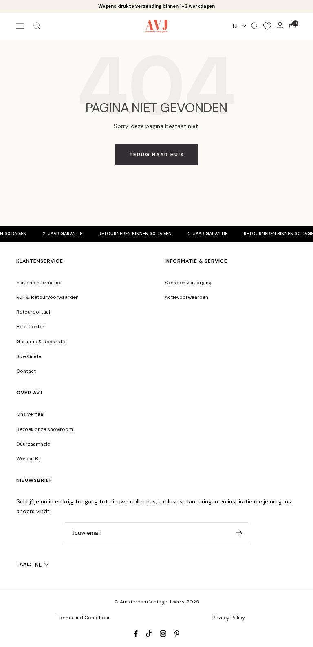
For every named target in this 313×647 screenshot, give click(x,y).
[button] (240, 26)
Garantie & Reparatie (41, 341)
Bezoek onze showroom (44, 429)
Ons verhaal (30, 414)
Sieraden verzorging (188, 282)
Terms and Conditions (84, 617)
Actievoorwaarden (186, 297)
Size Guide (28, 356)
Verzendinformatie (38, 282)
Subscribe (242, 532)
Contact (26, 371)
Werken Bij (28, 458)
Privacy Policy (228, 617)
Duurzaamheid (33, 444)
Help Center (30, 326)
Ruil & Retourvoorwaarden (47, 297)
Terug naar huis (156, 154)
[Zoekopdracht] (37, 26)
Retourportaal (33, 312)
